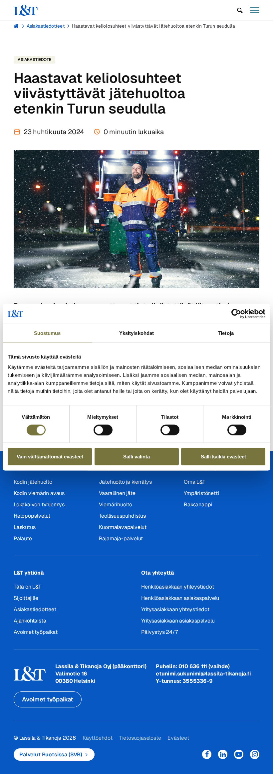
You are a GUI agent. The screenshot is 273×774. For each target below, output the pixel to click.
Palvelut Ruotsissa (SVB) (50, 754)
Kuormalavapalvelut (122, 527)
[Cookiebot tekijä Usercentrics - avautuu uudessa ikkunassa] (236, 314)
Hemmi (16, 26)
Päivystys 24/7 (159, 632)
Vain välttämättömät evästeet (50, 456)
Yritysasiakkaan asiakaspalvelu (177, 620)
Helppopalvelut (32, 515)
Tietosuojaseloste (140, 737)
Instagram (254, 754)
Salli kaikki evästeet (223, 456)
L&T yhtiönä (29, 572)
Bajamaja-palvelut (121, 538)
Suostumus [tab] (47, 333)
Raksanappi (198, 504)
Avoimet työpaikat (36, 632)
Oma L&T (194, 481)
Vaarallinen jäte (117, 493)
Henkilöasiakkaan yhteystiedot (177, 586)
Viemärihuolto (115, 504)
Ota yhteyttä (157, 572)
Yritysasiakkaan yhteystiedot (175, 609)
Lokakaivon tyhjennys (39, 504)
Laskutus (24, 527)
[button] (239, 10)
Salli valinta (136, 456)
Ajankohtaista (30, 620)
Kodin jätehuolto (33, 481)
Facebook (206, 754)
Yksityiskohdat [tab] (136, 333)
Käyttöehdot (98, 737)
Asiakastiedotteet (46, 26)
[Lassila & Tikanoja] (26, 10)
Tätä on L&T (27, 586)
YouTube (238, 754)
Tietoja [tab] (226, 333)
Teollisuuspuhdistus (122, 515)
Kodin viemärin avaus (39, 493)
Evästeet (178, 737)
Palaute (23, 538)
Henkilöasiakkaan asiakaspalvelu (180, 598)
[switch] (103, 429)
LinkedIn (222, 754)
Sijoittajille (26, 598)
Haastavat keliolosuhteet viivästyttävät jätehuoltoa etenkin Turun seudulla (153, 26)
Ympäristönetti (201, 493)
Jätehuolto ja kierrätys (125, 481)
